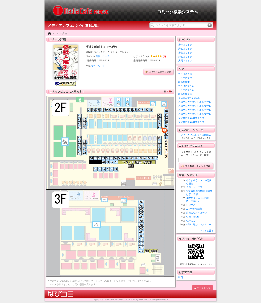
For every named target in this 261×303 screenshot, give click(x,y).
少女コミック (185, 52)
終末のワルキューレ (196, 212)
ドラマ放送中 (185, 78)
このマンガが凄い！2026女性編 (194, 114)
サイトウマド (98, 65)
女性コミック (185, 56)
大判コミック (185, 60)
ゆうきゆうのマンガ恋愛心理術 (199, 182)
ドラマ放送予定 (186, 90)
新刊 (180, 277)
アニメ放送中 (185, 74)
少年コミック (185, 44)
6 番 (169, 91)
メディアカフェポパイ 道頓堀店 (194, 135)
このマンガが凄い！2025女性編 (194, 106)
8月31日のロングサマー (198, 224)
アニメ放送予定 (186, 86)
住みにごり (192, 220)
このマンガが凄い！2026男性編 (194, 110)
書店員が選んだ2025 (189, 98)
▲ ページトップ (202, 288)
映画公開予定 (185, 94)
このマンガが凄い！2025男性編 (194, 102)
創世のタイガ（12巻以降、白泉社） (198, 200)
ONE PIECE (192, 216)
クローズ (190, 204)
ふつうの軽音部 (194, 208)
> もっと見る (207, 230)
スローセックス (194, 187)
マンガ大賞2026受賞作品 (191, 121)
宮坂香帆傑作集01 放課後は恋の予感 (199, 193)
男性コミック (103, 56)
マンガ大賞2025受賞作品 (191, 117)
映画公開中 (184, 82)
